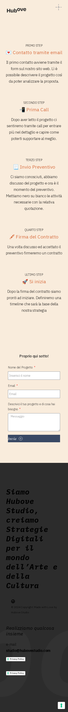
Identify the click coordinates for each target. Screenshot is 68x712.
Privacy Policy (17, 659)
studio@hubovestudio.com (28, 650)
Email (12, 386)
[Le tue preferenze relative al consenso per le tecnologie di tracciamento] (61, 705)
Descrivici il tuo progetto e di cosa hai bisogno (31, 406)
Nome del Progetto (20, 367)
